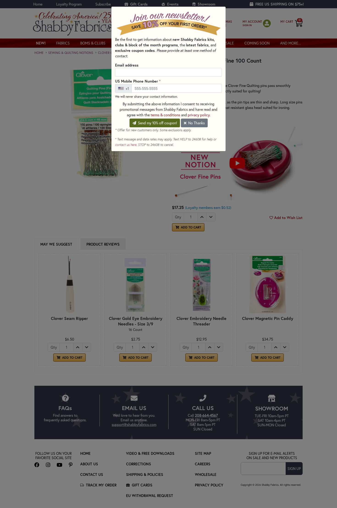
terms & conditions (165, 114)
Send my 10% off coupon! (157, 122)
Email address (126, 65)
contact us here (125, 145)
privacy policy (199, 114)
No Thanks (196, 122)
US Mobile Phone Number (137, 80)
